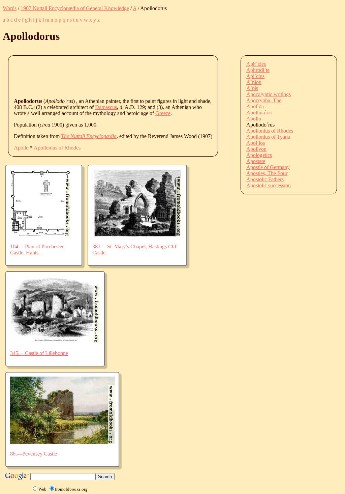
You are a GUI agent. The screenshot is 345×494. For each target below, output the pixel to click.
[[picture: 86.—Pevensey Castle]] (62, 442)
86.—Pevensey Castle (33, 454)
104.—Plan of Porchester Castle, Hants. (37, 249)
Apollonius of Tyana (268, 137)
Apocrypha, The (263, 100)
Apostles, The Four (266, 173)
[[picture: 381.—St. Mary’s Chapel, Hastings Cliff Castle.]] (137, 235)
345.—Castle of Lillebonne (39, 353)
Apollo (21, 147)
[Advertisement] (136, 76)
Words (10, 8)
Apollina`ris (259, 112)
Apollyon (256, 149)
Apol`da (255, 106)
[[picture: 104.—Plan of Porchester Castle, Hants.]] (40, 235)
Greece (162, 113)
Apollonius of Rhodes (57, 147)
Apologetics (259, 155)
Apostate (255, 161)
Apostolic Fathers (265, 179)
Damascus (106, 107)
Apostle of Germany (268, 167)
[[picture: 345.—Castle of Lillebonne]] (55, 342)
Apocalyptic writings (268, 94)
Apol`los (255, 143)
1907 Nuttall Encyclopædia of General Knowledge (75, 8)
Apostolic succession (268, 185)
